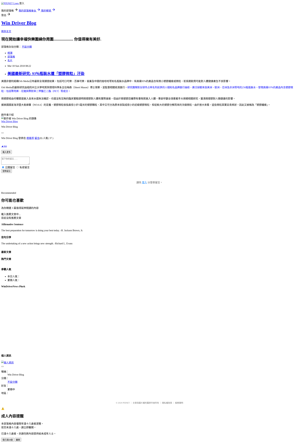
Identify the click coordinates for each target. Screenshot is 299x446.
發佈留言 (6, 171)
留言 (37, 138)
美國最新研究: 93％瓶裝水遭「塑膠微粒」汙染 (45, 74)
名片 (9, 60)
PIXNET (126, 403)
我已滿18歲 (7, 440)
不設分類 (27, 46)
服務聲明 (179, 403)
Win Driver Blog (18, 23)
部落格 (11, 56)
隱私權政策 (167, 403)
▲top (4, 146)
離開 (18, 440)
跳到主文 (6, 31)
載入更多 (6, 152)
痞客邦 (30, 138)
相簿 (9, 53)
